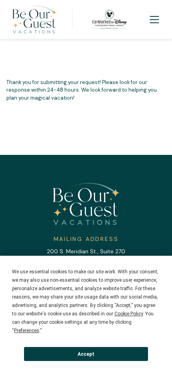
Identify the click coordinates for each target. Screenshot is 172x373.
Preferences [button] (26, 330)
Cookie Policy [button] (128, 314)
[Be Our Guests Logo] (34, 19)
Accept (86, 354)
